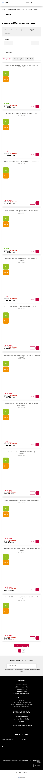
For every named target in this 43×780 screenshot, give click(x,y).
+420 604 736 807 (22, 691)
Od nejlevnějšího (18, 59)
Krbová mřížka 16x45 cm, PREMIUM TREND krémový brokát (21, 212)
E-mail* (24, 739)
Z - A (31, 59)
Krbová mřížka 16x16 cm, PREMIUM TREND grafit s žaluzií (21, 501)
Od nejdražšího (7, 59)
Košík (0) (35, 3)
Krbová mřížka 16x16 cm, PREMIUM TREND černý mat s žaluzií (21, 453)
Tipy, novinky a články (21, 719)
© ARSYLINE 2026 (21, 773)
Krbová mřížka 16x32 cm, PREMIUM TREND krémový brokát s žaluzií (21, 405)
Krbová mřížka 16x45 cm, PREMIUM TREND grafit (21, 114)
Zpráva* (4, 747)
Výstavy (21, 721)
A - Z (26, 59)
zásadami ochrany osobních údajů (30, 670)
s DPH (13, 107)
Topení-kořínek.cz (21, 716)
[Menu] (27, 3)
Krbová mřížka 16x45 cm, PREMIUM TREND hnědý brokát (21, 162)
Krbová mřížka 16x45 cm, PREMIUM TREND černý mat (21, 66)
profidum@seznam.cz (22, 694)
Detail (32, 106)
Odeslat (34, 666)
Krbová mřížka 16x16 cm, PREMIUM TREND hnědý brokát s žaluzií (22, 550)
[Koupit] (37, 106)
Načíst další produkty (21, 646)
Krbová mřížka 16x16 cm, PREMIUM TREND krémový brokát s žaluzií (21, 598)
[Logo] (6, 3)
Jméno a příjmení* (7, 739)
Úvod (3, 9)
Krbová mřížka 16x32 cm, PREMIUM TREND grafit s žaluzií (21, 308)
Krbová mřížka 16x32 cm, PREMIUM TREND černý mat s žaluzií (21, 260)
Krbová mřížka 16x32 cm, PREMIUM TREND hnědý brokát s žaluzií (22, 357)
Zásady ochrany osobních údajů (21, 725)
